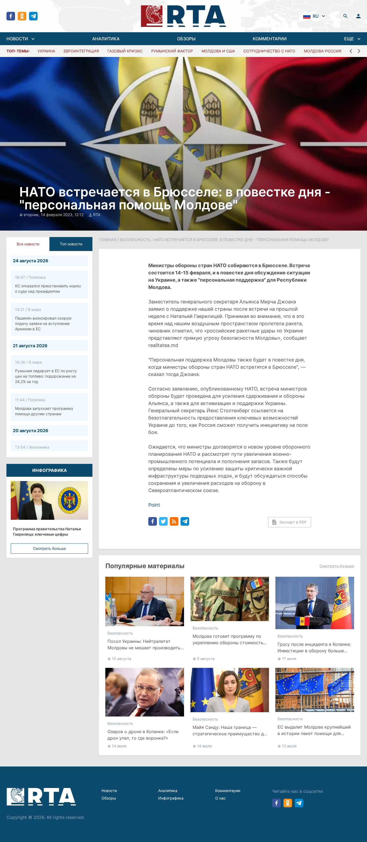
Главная (107, 239)
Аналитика (167, 790)
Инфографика (171, 798)
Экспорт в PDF (293, 522)
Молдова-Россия (322, 51)
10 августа (121, 658)
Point (154, 505)
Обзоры (109, 798)
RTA (96, 214)
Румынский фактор (172, 51)
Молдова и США (218, 51)
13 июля (289, 746)
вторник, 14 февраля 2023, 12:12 (54, 214)
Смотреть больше (49, 548)
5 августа (206, 658)
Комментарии (227, 790)
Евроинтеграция (81, 51)
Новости (109, 790)
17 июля (289, 658)
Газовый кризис (125, 51)
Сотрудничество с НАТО (269, 51)
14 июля (119, 746)
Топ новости (71, 244)
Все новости (28, 244)
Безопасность (135, 239)
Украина (46, 51)
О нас (220, 798)
